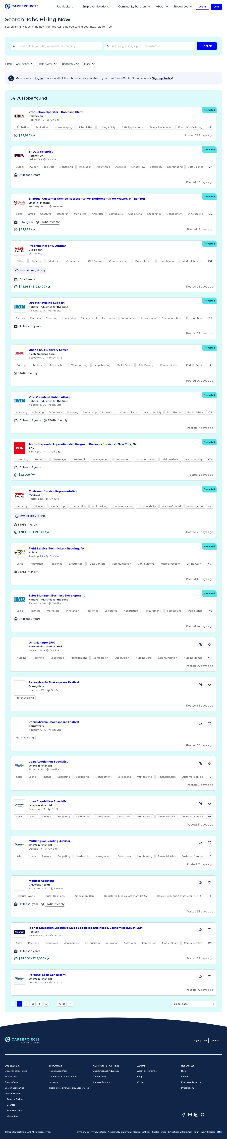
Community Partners (132, 6)
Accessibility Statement (120, 1132)
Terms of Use (82, 1132)
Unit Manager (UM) (42, 642)
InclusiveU (54, 1082)
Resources (181, 6)
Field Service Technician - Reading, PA (56, 548)
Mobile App (12, 1116)
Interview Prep (14, 1110)
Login (196, 1040)
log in (39, 78)
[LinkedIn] (196, 1115)
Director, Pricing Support (46, 302)
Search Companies (14, 1088)
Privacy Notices (98, 1132)
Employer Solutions (95, 6)
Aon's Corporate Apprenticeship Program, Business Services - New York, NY (83, 444)
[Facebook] (183, 1115)
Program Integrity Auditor (47, 245)
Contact (215, 1040)
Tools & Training (13, 1093)
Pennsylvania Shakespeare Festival (54, 682)
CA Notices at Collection (180, 1132)
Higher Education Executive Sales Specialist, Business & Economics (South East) (86, 927)
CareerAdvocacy (101, 1082)
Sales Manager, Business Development (57, 595)
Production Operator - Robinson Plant (56, 112)
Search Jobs (11, 1076)
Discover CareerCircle (16, 1071)
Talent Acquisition (58, 1071)
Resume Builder (15, 1099)
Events (184, 1076)
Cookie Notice (159, 1132)
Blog (183, 1071)
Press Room (187, 1088)
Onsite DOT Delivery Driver (48, 350)
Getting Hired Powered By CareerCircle (69, 1088)
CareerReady (100, 1076)
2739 (61, 1004)
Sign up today (162, 78)
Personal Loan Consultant (47, 974)
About (160, 6)
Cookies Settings (141, 1132)
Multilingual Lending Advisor (49, 841)
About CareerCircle (147, 1071)
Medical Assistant (41, 880)
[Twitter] (202, 1115)
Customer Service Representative (53, 491)
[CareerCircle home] (21, 6)
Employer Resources (191, 1082)
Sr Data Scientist (41, 151)
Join (205, 1040)
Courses (11, 1105)
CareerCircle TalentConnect (63, 1076)
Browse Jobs (11, 1082)
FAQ (139, 1076)
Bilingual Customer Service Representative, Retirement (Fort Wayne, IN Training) (87, 198)
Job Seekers (65, 6)
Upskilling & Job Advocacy (106, 1071)
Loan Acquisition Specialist (48, 761)
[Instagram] (190, 1115)
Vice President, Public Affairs (49, 397)
